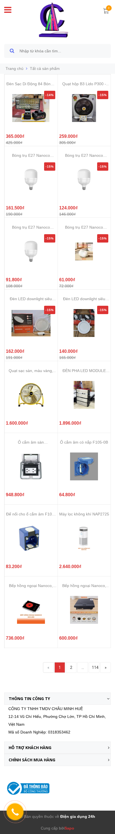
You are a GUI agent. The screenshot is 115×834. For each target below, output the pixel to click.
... (83, 667)
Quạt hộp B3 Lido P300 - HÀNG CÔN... (84, 84)
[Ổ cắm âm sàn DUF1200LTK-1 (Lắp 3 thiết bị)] (31, 466)
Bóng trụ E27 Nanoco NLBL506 (31, 155)
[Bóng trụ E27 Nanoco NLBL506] (31, 179)
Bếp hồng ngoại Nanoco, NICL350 (31, 585)
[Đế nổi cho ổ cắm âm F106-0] (31, 538)
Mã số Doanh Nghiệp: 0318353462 (39, 732)
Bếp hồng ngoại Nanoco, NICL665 (84, 585)
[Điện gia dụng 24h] (54, 20)
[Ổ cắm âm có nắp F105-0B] (84, 466)
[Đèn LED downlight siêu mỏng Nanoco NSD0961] (84, 323)
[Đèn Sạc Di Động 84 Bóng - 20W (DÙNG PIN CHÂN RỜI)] (31, 108)
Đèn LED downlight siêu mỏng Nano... (31, 299)
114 (95, 667)
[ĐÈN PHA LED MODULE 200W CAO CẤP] (84, 394)
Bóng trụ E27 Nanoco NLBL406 (84, 155)
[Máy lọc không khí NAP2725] (84, 538)
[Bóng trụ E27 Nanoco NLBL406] (84, 179)
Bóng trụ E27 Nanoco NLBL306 (31, 227)
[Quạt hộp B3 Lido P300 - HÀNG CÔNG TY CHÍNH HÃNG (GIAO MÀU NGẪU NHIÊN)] (84, 108)
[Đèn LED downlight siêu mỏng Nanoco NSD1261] (31, 323)
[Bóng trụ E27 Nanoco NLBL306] (31, 251)
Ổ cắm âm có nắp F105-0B (84, 442)
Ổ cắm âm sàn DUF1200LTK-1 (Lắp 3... (31, 442)
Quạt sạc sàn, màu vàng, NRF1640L (31, 370)
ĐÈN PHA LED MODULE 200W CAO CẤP (84, 370)
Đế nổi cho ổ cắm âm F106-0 (31, 514)
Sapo (69, 828)
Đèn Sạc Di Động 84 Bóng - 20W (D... (30, 84)
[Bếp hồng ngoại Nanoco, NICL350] (31, 609)
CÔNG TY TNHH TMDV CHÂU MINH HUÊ (45, 708)
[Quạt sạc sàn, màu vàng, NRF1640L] (31, 394)
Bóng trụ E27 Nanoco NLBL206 (84, 227)
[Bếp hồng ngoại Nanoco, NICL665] (84, 609)
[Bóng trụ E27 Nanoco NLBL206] (84, 251)
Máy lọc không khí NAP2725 (84, 514)
